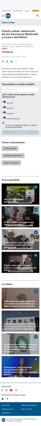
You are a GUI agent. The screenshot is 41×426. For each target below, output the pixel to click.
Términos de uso (7, 409)
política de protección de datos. (21, 126)
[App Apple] (3, 398)
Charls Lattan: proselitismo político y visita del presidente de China (20, 267)
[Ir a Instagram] (6, 390)
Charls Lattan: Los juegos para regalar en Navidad (19, 223)
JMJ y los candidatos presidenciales (14, 200)
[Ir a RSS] (16, 390)
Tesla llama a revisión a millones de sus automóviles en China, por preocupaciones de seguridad (20, 326)
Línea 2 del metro (11, 163)
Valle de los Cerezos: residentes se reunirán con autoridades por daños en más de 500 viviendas (19, 303)
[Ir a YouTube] (11, 390)
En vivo (36, 10)
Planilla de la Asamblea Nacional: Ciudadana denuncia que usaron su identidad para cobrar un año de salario (20, 348)
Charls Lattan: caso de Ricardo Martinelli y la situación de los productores (19, 245)
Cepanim (27, 11)
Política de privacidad (28, 405)
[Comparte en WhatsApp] (11, 61)
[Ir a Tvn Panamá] (19, 15)
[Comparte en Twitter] (7, 61)
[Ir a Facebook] (3, 390)
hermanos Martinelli (13, 156)
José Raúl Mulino (18, 11)
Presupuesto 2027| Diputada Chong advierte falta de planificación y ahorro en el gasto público (20, 371)
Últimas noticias (6, 11)
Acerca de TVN (26, 409)
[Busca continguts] (37, 16)
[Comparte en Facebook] (3, 61)
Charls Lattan (10, 148)
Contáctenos (6, 413)
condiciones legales (20, 125)
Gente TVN (5, 405)
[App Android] (8, 398)
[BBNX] (3, 420)
